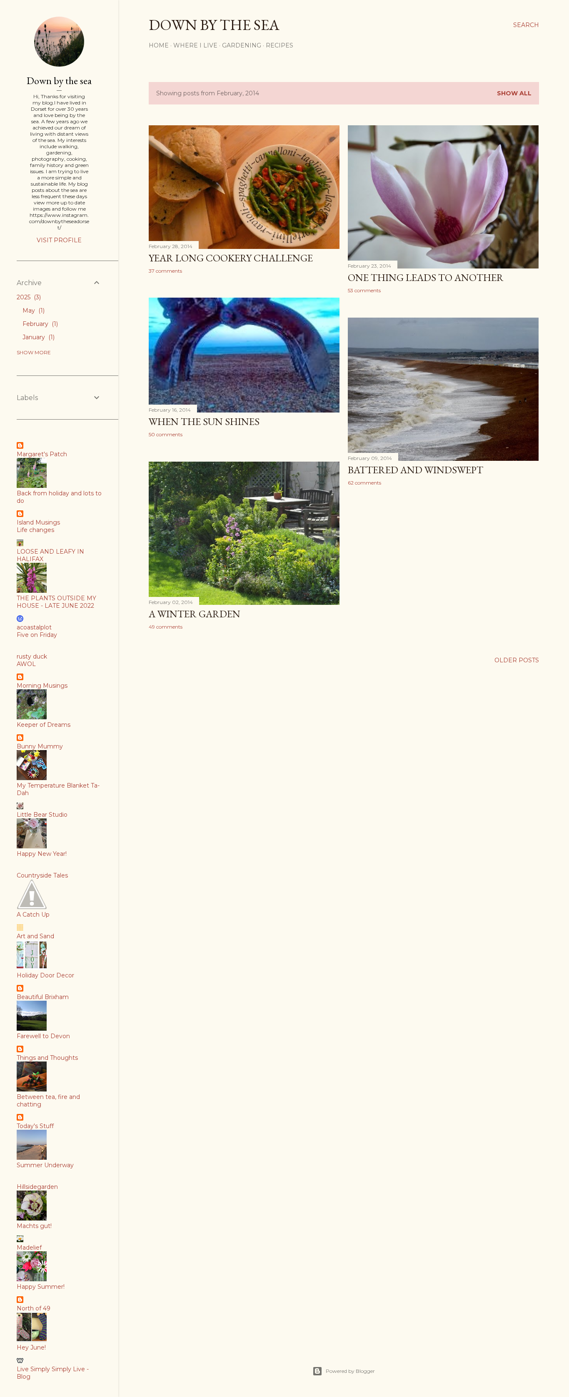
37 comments (165, 271)
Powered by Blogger (350, 1371)
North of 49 (33, 1308)
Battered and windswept (415, 469)
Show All (514, 93)
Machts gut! (34, 1226)
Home (159, 45)
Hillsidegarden (37, 1187)
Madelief (29, 1247)
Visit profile (59, 240)
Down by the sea (214, 25)
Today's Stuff (35, 1126)
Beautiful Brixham (43, 997)
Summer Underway (45, 1165)
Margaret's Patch (42, 454)
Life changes (35, 530)
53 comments (364, 290)
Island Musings (38, 522)
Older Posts (516, 660)
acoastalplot (34, 627)
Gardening (241, 45)
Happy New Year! (42, 854)
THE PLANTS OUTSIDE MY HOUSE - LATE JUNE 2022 (56, 601)
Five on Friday (37, 635)
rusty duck (32, 656)
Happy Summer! (41, 1286)
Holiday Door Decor (45, 975)
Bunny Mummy (40, 746)
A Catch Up (33, 914)
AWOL (26, 664)
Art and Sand (35, 936)
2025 (28, 297)
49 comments (165, 627)
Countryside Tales (42, 875)
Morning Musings (42, 685)
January (37, 337)
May (32, 310)
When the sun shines (204, 421)
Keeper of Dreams (43, 724)
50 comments (165, 434)
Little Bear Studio (42, 814)
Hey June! (31, 1347)
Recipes (279, 45)
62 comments (364, 483)
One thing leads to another (426, 277)
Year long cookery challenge (231, 257)
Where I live (195, 45)
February (39, 324)
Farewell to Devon (43, 1036)
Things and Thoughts (47, 1057)
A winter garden (194, 613)
